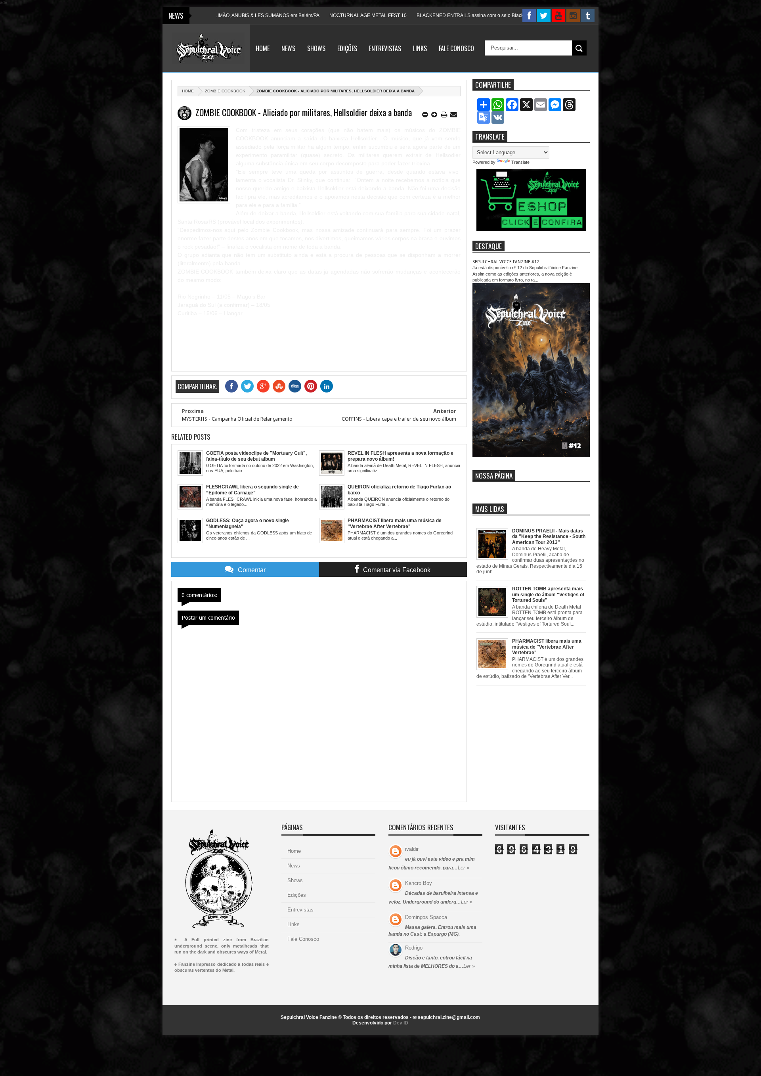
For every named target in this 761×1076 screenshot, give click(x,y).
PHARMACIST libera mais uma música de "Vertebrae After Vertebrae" (546, 646)
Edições (347, 48)
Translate (520, 162)
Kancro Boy (418, 883)
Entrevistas (385, 48)
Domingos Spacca (426, 917)
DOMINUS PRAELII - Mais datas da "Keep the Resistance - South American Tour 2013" (548, 536)
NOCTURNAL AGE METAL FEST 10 (328, 15)
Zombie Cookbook (225, 91)
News (288, 48)
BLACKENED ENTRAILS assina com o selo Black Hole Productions (449, 15)
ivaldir (412, 849)
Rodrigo (414, 948)
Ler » (463, 868)
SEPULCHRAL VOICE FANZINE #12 (505, 261)
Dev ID (400, 1023)
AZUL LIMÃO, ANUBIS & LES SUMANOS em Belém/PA (221, 15)
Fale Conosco (456, 48)
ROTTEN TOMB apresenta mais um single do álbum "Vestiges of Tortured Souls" (548, 594)
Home (263, 48)
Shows (316, 48)
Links (420, 48)
